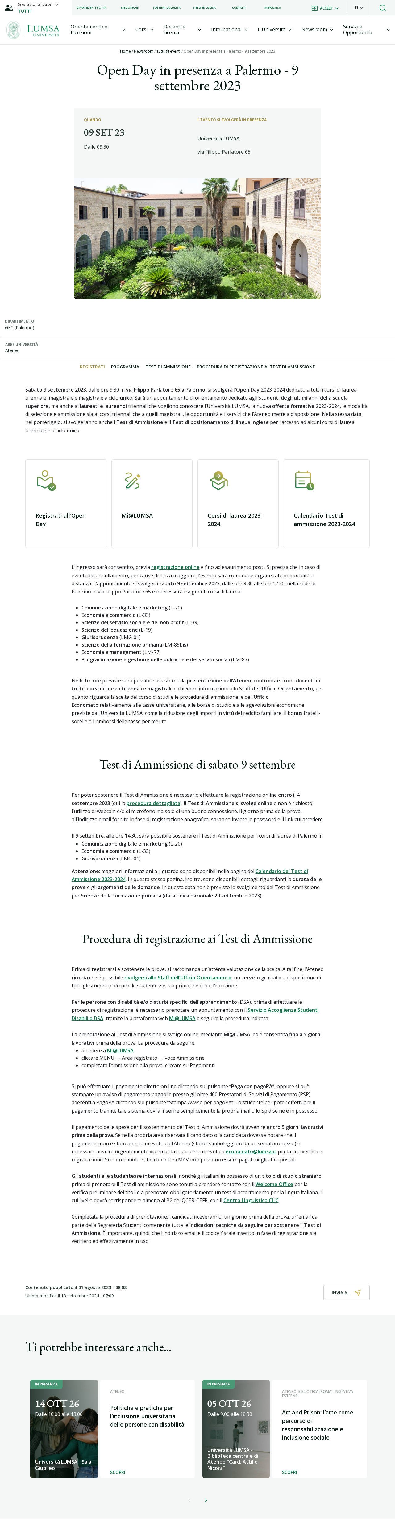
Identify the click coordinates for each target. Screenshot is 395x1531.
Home (126, 51)
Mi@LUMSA (120, 1050)
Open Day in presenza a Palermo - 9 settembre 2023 (229, 51)
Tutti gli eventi (168, 51)
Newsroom (143, 51)
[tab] (98, 29)
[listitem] (91, 8)
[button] (359, 7)
